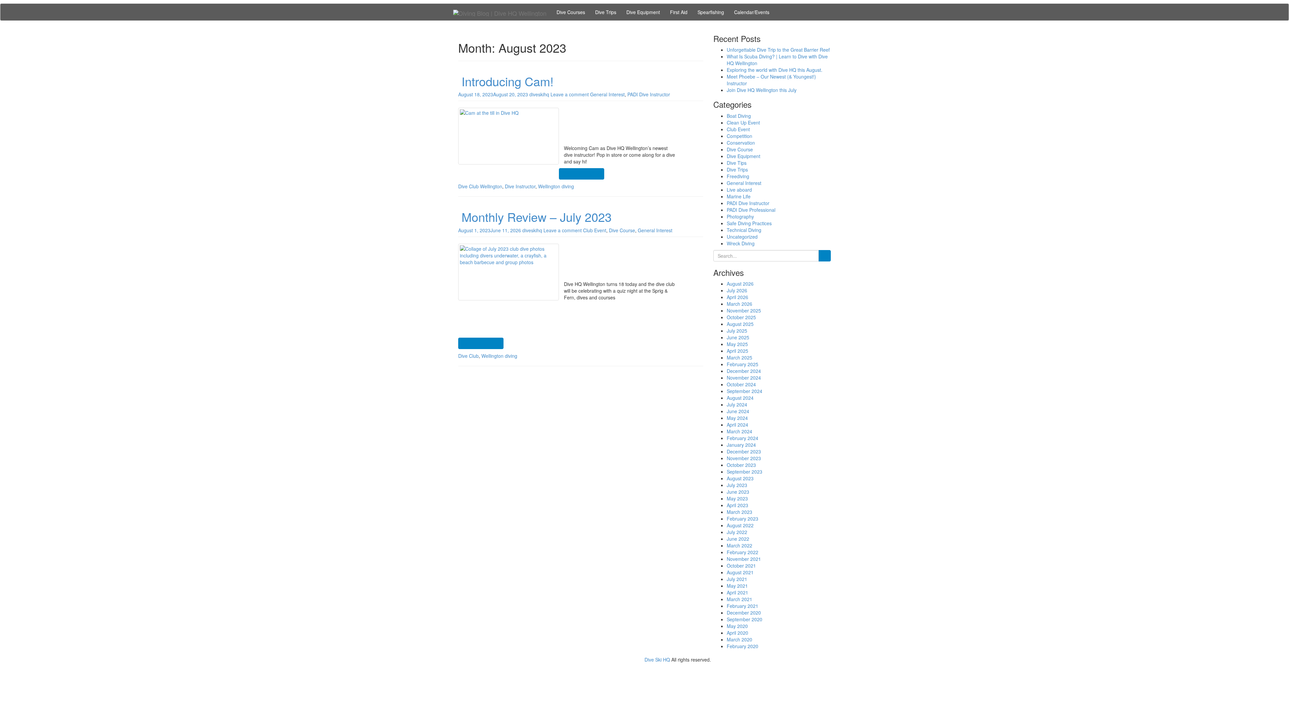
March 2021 (739, 599)
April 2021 (737, 592)
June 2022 (738, 538)
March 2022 (739, 545)
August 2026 (740, 283)
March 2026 (739, 303)
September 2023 (744, 471)
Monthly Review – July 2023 (537, 216)
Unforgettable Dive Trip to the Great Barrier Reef (778, 49)
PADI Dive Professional (751, 209)
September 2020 (744, 619)
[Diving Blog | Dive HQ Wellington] (500, 12)
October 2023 (741, 465)
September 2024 (744, 391)
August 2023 (740, 478)
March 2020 (739, 639)
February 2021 (742, 605)
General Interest (607, 94)
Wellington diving (556, 186)
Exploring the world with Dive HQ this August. (774, 69)
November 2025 (744, 310)
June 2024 (738, 411)
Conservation (741, 142)
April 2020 (737, 632)
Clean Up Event (743, 122)
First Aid (678, 12)
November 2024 (744, 377)
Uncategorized (742, 236)
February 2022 (742, 552)
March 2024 (739, 431)
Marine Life (739, 196)
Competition (739, 136)
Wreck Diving (741, 243)
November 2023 (744, 458)
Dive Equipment (643, 12)
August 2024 (740, 397)
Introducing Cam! (508, 81)
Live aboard (739, 189)
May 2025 (737, 344)
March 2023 (739, 512)
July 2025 (737, 330)
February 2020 (742, 646)
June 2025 (738, 337)
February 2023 (742, 518)
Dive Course (622, 230)
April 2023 (737, 505)
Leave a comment (570, 94)
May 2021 (737, 585)
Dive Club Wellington (480, 186)
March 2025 (739, 357)
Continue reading (581, 174)
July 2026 (737, 290)
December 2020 (744, 612)
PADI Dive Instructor (648, 94)
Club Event (594, 230)
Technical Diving (744, 230)
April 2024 (737, 424)
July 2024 (737, 404)
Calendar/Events (751, 12)
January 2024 (741, 444)
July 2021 (737, 579)
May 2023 (737, 498)
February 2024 (742, 438)
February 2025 (742, 364)
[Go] (824, 255)
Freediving (738, 176)
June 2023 (738, 491)
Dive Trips (605, 12)
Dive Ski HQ (657, 659)
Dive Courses (571, 12)
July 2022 (737, 532)
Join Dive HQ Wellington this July (762, 90)
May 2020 (737, 626)
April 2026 (737, 297)
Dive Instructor (520, 186)
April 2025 (737, 350)
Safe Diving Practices (749, 223)
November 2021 (744, 558)
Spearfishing (711, 12)
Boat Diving (739, 115)
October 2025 (741, 317)
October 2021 (741, 565)
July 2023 (737, 485)
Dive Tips (737, 162)
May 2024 (737, 418)
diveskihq (539, 94)
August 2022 (740, 525)
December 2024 (744, 371)
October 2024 (741, 384)
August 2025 (740, 324)
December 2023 (744, 451)
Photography (740, 216)
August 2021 (740, 572)
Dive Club (468, 355)
